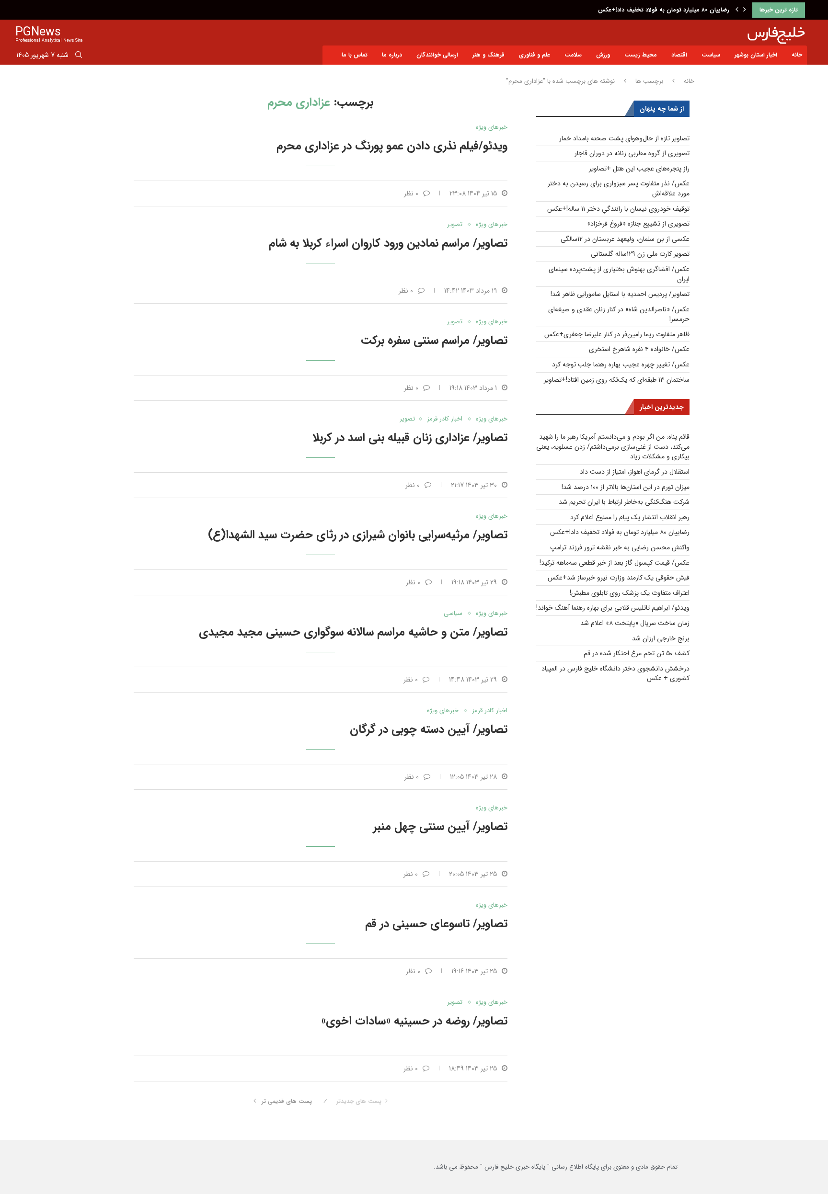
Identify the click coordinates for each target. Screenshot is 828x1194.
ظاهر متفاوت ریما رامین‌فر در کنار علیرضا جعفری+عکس (617, 334)
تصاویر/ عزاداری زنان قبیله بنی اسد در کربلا (409, 438)
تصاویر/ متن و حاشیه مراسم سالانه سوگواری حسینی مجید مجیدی (353, 632)
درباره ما (392, 54)
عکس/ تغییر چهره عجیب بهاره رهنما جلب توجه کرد (621, 364)
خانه (797, 54)
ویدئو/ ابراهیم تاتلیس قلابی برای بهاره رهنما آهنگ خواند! (613, 608)
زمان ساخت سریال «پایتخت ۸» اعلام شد (635, 623)
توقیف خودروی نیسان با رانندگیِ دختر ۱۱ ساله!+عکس (618, 209)
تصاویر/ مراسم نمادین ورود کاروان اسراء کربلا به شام (388, 243)
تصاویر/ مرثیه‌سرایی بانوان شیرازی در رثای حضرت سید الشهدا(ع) (357, 535)
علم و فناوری (534, 54)
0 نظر (411, 193)
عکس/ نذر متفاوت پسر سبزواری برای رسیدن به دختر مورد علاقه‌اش (619, 188)
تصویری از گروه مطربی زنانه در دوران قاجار (632, 153)
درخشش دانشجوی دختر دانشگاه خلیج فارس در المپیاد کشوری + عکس (615, 673)
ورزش (603, 54)
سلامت (573, 54)
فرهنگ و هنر (488, 54)
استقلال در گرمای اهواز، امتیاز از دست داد (635, 471)
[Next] (744, 10)
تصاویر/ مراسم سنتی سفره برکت (434, 340)
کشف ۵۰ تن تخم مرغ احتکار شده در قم (637, 653)
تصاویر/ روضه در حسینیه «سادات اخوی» (414, 1021)
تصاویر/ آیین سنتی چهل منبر (440, 827)
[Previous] (737, 10)
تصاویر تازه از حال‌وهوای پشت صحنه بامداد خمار (624, 138)
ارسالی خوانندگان (437, 54)
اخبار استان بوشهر (756, 54)
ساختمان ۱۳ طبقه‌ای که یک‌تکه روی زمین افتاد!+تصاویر (617, 380)
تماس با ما (355, 54)
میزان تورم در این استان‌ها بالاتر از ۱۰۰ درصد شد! (626, 487)
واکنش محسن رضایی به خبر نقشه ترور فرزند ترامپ (620, 547)
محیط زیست (640, 54)
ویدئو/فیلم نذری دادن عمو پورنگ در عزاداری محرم (391, 146)
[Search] (78, 56)
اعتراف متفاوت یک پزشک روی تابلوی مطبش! (630, 593)
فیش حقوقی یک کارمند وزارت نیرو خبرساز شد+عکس (619, 577)
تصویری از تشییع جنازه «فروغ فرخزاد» (638, 223)
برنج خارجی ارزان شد (661, 638)
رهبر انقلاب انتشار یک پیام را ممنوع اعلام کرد (630, 517)
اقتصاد (679, 54)
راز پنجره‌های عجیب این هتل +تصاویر (639, 168)
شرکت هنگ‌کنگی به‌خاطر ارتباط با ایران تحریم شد (624, 502)
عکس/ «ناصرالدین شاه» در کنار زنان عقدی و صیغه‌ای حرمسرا (619, 314)
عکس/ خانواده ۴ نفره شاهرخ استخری (639, 349)
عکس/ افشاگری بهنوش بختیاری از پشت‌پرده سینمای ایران (619, 274)
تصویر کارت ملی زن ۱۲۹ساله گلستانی (640, 254)
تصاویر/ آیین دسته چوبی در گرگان (428, 729)
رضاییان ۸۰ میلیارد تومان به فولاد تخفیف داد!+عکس (663, 9)
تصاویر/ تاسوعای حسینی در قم (436, 924)
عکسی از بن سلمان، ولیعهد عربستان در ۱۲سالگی (625, 239)
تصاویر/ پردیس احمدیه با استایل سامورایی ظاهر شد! (620, 294)
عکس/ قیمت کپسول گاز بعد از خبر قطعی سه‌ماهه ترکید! (615, 562)
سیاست (711, 54)
